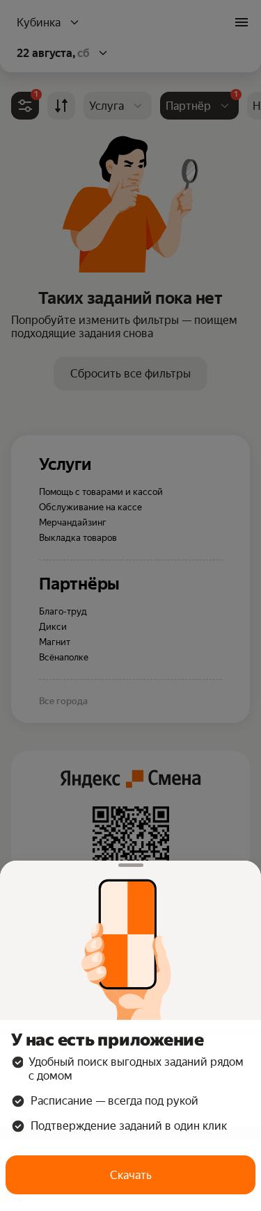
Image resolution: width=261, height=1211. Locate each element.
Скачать (131, 1175)
